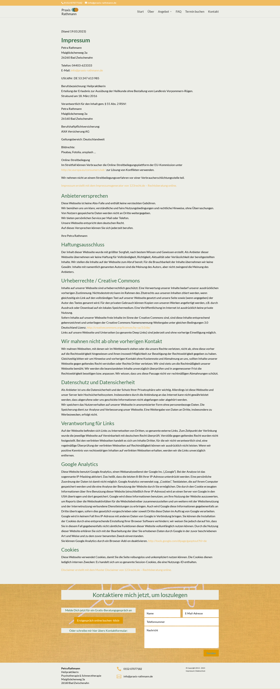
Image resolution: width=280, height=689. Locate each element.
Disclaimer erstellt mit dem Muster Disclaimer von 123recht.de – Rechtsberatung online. (116, 569)
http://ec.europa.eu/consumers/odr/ (83, 169)
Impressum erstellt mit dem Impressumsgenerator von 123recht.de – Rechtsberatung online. (119, 185)
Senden (211, 653)
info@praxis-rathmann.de (87, 70)
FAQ (178, 11)
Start (140, 11)
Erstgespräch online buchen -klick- (98, 620)
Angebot (163, 11)
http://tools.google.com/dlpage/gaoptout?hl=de (177, 541)
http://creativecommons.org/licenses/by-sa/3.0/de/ (118, 327)
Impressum (190, 671)
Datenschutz (200, 671)
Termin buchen (194, 11)
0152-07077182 (133, 668)
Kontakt (213, 11)
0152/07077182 (73, 2)
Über (151, 11)
